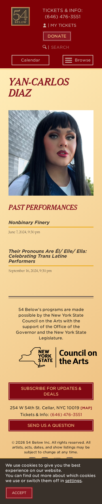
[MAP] (86, 408)
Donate (57, 36)
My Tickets (62, 25)
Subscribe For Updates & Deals (51, 391)
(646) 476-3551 (62, 16)
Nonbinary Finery (29, 222)
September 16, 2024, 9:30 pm (30, 270)
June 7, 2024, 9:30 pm (24, 231)
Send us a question (51, 425)
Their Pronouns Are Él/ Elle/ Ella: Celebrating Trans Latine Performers (47, 256)
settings (73, 480)
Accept (19, 493)
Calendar (30, 60)
